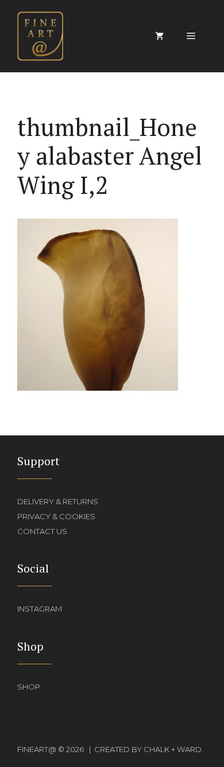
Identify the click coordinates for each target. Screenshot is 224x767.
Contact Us (42, 531)
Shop (28, 686)
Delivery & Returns (57, 501)
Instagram (39, 608)
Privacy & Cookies (56, 516)
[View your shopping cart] (159, 36)
